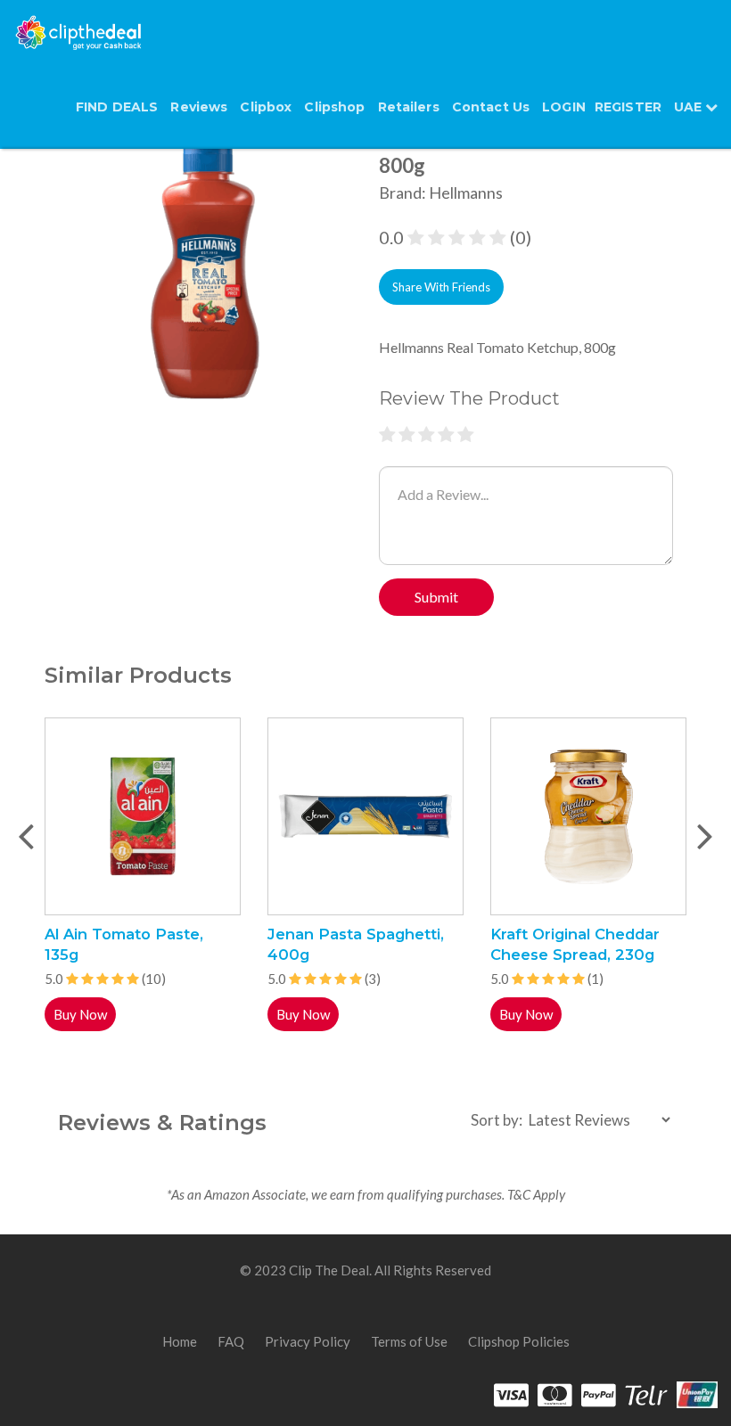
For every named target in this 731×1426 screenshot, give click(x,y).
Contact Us (491, 107)
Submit (436, 596)
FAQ (231, 1341)
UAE (689, 107)
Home (179, 1341)
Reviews (198, 107)
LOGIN (564, 107)
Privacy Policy (307, 1341)
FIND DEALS (117, 107)
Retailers (408, 107)
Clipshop (334, 107)
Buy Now (80, 1014)
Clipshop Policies (519, 1341)
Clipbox (266, 107)
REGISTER (628, 107)
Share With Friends (441, 287)
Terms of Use (409, 1341)
